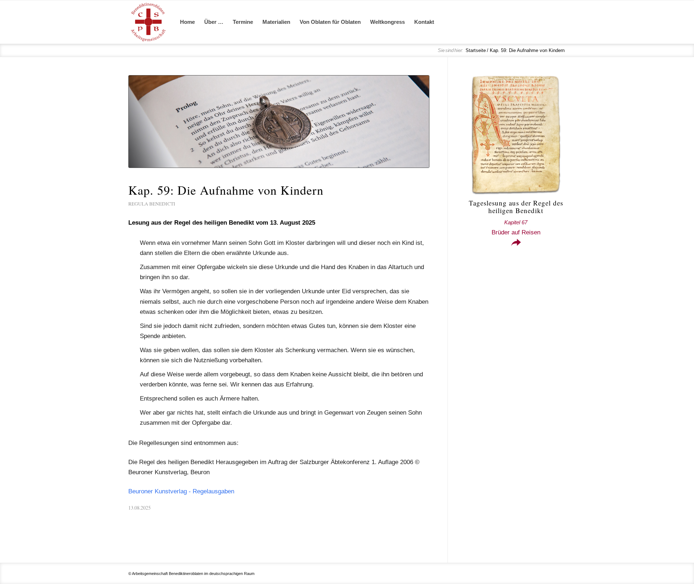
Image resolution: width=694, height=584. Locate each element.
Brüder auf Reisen (516, 227)
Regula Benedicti (151, 203)
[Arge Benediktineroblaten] (148, 22)
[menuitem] (187, 22)
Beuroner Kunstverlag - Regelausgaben (181, 491)
